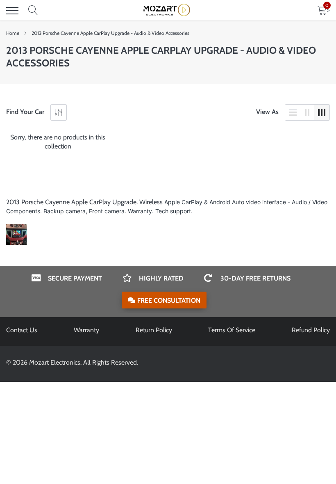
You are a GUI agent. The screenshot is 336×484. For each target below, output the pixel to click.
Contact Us (21, 330)
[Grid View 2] (307, 112)
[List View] (293, 112)
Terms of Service (231, 330)
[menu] (12, 11)
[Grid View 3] (321, 112)
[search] (33, 11)
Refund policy (311, 330)
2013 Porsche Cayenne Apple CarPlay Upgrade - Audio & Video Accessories (110, 33)
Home (12, 33)
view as (267, 112)
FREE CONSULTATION (168, 300)
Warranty (86, 330)
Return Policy (154, 330)
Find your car (25, 112)
